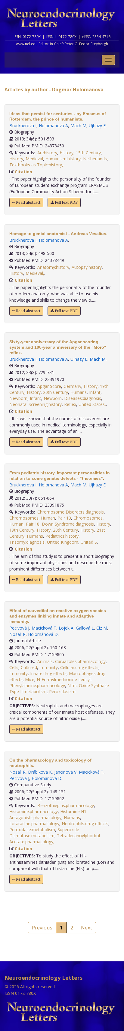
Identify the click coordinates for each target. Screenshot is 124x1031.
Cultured (29, 667)
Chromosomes (24, 518)
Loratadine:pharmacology (34, 823)
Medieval (34, 159)
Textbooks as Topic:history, (36, 165)
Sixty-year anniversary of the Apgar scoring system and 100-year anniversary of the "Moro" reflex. (57, 347)
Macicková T (44, 628)
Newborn (18, 398)
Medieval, (35, 273)
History (66, 153)
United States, (92, 404)
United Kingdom (62, 542)
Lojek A (66, 628)
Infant (95, 392)
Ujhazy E (97, 125)
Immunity (48, 667)
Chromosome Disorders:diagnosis (70, 512)
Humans (78, 392)
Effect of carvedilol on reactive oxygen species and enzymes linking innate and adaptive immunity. (57, 616)
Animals (45, 661)
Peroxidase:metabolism (32, 829)
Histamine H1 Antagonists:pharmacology (47, 814)
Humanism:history (63, 159)
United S (89, 542)
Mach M (78, 125)
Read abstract (27, 202)
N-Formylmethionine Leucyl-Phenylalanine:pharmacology (50, 682)
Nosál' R (17, 634)
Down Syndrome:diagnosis (68, 524)
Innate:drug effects (48, 673)
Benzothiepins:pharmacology (65, 805)
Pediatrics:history (62, 536)
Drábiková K (40, 772)
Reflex (70, 404)
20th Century (55, 392)
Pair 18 (32, 524)
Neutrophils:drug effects (85, 823)
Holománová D (43, 634)
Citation (23, 171)
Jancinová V (65, 772)
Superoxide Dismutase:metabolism (44, 832)
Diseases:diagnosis (82, 398)
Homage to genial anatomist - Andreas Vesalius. (58, 233)
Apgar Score (49, 386)
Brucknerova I (22, 125)
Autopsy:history (87, 267)
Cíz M (101, 628)
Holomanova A (53, 125)
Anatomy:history (53, 267)
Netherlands (95, 159)
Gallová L (85, 628)
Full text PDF (66, 202)
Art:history (47, 153)
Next (86, 927)
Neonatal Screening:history (35, 404)
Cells (13, 667)
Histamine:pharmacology (33, 811)
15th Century (88, 153)
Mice (29, 679)
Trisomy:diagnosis (27, 542)
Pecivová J (19, 628)
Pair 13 (64, 518)
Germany (72, 386)
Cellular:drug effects (79, 667)
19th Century (21, 530)
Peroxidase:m (62, 691)
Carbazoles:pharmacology (80, 661)
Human (48, 518)
